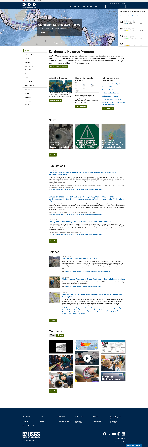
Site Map (95, 416)
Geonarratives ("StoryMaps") (111, 84)
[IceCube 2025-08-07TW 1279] (113, 363)
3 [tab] (59, 43)
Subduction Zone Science (102, 271)
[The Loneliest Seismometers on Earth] (61, 136)
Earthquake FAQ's (107, 87)
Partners (28, 101)
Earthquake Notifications (109, 90)
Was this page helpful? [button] (133, 445)
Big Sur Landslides (80, 313)
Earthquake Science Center (94, 189)
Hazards (28, 58)
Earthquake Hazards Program (77, 189)
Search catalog (81, 106)
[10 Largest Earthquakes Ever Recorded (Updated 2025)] (113, 347)
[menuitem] (69, 5)
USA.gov (42, 421)
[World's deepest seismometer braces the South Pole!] (87, 358)
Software (28, 89)
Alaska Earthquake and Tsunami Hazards (79, 258)
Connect (89, 6)
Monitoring (29, 66)
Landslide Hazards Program (90, 308)
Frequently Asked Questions (117, 3)
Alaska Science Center (88, 271)
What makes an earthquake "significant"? (129, 15)
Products (76, 6)
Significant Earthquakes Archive (127, 14)
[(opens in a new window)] (105, 434)
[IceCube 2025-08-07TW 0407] (61, 380)
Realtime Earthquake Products (111, 93)
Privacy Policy (79, 416)
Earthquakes (29, 54)
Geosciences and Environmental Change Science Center (94, 312)
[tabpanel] (59, 27)
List (53, 335)
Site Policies (61, 416)
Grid (61, 335)
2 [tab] (57, 43)
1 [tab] (54, 43)
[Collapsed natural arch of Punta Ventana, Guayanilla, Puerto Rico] (61, 347)
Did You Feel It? (108, 108)
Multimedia (29, 81)
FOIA (41, 416)
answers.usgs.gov (120, 441)
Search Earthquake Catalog (58, 66)
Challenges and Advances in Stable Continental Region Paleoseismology (93, 279)
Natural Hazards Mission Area (59, 189)
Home (27, 50)
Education (28, 70)
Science (69, 6)
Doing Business (97, 421)
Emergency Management (114, 421)
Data (26, 74)
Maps (27, 77)
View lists (42, 32)
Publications (29, 85)
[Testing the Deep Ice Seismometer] (61, 363)
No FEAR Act (26, 421)
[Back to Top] (142, 441)
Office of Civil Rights (28, 426)
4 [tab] (61, 43)
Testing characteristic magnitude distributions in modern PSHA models (80, 221)
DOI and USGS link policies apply (115, 417)
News (83, 6)
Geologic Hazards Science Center (91, 286)
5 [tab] (64, 43)
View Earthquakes (55, 100)
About (96, 6)
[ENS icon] (113, 376)
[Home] (29, 7)
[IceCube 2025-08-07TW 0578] (87, 374)
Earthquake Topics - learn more (111, 99)
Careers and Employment (79, 421)
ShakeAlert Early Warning (110, 96)
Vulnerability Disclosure (64, 421)
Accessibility (26, 416)
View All (52, 155)
